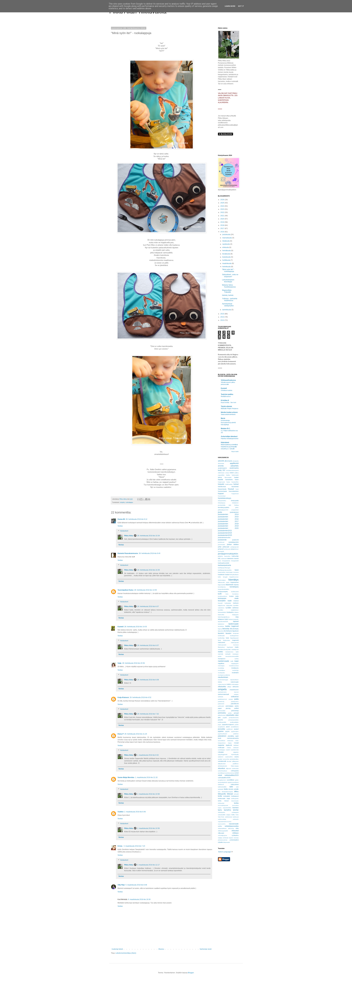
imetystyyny (221, 503)
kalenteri (224, 558)
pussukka (221, 729)
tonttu (220, 796)
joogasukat (235, 510)
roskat (229, 747)
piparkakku (230, 715)
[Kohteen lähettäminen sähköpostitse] (138, 499)
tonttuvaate (221, 798)
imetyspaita (235, 500)
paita (236, 699)
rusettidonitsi (235, 750)
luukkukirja (221, 638)
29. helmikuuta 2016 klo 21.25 (135, 734)
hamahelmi (229, 479)
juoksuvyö (227, 549)
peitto (230, 713)
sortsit (236, 773)
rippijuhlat (221, 745)
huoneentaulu (222, 491)
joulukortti (235, 540)
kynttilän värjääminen (228, 610)
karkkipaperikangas (224, 567)
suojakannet (222, 780)
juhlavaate (226, 547)
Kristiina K (225, 400)
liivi (225, 631)
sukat (220, 775)
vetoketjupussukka (232, 826)
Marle (223, 418)
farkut (220, 477)
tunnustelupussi (223, 805)
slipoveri (228, 768)
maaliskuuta (227, 263)
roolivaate (221, 747)
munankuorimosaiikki (232, 656)
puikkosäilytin (234, 722)
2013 (222, 320)
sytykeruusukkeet (233, 782)
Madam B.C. (225, 428)
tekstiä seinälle (234, 789)
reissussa (230, 740)
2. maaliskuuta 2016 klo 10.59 (148, 828)
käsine (236, 612)
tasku (226, 789)
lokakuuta (226, 241)
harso (228, 482)
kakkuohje (235, 556)
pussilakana (235, 726)
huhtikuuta (226, 260)
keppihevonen (234, 577)
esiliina (236, 473)
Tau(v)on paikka (227, 394)
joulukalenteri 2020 (228, 528)
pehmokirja (235, 710)
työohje (236, 810)
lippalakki (221, 633)
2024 (222, 206)
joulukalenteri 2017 (228, 521)
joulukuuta (226, 234)
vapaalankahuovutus (224, 821)
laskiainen (221, 624)
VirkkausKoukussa (228, 380)
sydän (237, 780)
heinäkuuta (226, 251)
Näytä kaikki (235, 451)
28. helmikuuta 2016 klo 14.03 (135, 627)
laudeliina (221, 626)
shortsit (229, 761)
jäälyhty (220, 556)
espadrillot (221, 475)
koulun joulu (234, 596)
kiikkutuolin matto (223, 582)
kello (219, 577)
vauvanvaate (234, 824)
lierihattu (236, 629)
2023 (222, 209)
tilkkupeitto (222, 794)
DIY (224, 470)
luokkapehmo (234, 635)
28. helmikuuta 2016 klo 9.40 (149, 553)
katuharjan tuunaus (232, 572)
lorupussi (236, 633)
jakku (237, 507)
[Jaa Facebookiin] (146, 499)
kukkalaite (228, 603)
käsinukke (221, 614)
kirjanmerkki (221, 584)
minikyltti (227, 654)
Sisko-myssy (235, 766)
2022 (222, 212)
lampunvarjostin (234, 619)
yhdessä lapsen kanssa (231, 837)
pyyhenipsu (235, 731)
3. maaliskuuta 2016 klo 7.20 (134, 846)
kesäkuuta (226, 254)
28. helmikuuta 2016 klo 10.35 (148, 570)
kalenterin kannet (233, 558)
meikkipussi (235, 649)
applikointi (234, 463)
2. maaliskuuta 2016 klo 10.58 (148, 794)
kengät (225, 577)
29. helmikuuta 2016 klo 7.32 (148, 714)
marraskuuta (227, 238)
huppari (221, 494)
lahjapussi (221, 619)
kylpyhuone (221, 605)
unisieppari (235, 812)
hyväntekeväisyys (224, 498)
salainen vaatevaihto (225, 757)
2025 (222, 203)
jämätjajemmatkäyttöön (228, 554)
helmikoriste (222, 486)
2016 (222, 232)
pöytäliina (231, 736)
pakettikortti (235, 703)
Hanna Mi (121, 519)
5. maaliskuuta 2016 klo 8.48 (136, 885)
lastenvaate (234, 624)
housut (231, 489)
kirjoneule (229, 585)
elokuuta (225, 247)
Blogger (191, 973)
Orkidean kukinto (226, 390)
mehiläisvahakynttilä (224, 649)
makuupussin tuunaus (228, 645)
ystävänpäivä (234, 840)
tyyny (220, 810)
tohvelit (236, 794)
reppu (230, 743)
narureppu (221, 665)
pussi (228, 726)
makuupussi (235, 642)
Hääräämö (225, 442)
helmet (236, 484)
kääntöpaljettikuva (223, 617)
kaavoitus (227, 556)
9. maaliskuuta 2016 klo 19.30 (139, 899)
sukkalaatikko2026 (224, 777)
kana (219, 560)
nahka (237, 658)
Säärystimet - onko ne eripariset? (230, 275)
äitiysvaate (226, 842)
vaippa (228, 814)
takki (231, 787)
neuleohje (235, 670)
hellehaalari (229, 484)
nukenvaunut (222, 684)
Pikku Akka (128, 536)
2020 (222, 219)
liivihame (229, 631)
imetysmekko (222, 500)
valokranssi (228, 817)
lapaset (236, 621)
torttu (219, 801)
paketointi (221, 703)
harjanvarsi (221, 482)
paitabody (221, 701)
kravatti (220, 603)
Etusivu (161, 949)
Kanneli (120, 627)
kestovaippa (222, 580)
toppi (228, 798)
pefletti (236, 708)
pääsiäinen (222, 736)
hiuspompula (222, 489)
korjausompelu (223, 591)
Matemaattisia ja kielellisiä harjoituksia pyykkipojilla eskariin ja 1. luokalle (229, 447)
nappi (236, 661)
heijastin (221, 484)
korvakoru (235, 594)
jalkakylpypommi (223, 510)
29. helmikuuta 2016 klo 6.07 (148, 606)
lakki (226, 619)
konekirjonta (222, 587)
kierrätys (234, 579)
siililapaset (235, 761)
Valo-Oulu (221, 817)
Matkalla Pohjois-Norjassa (229, 408)
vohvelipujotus (222, 835)
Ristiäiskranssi (226, 396)
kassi (237, 570)
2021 (222, 216)
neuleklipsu (221, 670)
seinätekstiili (222, 761)
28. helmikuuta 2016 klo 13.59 (145, 590)
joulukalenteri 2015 (228, 517)
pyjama (220, 731)
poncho (220, 720)
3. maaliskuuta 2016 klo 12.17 (148, 865)
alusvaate (221, 463)
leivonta (225, 628)
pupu (219, 724)
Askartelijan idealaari (229, 436)
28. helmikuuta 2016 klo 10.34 (148, 536)
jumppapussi (235, 547)
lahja (237, 617)
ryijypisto (236, 752)
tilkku (236, 791)
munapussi (221, 658)
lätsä (219, 640)
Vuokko (120, 812)
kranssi (236, 601)
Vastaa (120, 526)
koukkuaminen (222, 596)
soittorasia (235, 768)
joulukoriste (222, 540)
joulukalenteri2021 (225, 531)
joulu (220, 512)
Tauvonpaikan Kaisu (125, 590)
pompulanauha (234, 717)
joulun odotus (233, 544)
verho (220, 826)
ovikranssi (235, 697)
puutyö (236, 729)
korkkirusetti (235, 591)
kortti (220, 594)
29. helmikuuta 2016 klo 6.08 (148, 680)
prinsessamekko (233, 720)
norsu (220, 682)
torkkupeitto (235, 798)
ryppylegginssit (222, 754)
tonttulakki (226, 796)
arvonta (221, 466)
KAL (219, 558)
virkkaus (235, 833)
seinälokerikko (234, 759)
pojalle (225, 717)
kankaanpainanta (224, 565)
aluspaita (236, 461)
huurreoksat (222, 496)
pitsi (219, 717)
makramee (221, 642)
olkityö (229, 686)
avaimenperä (222, 468)
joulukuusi (221, 542)
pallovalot (221, 706)
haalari (236, 477)
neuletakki (235, 672)
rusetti (228, 750)
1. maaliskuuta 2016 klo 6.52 (148, 755)
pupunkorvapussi (228, 724)
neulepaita (221, 672)
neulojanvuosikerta (224, 675)
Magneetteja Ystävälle (226, 291)
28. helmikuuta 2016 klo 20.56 (133, 663)
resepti (236, 743)
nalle (231, 661)
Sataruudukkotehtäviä (228, 414)
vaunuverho (222, 824)
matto (237, 647)
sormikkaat (221, 773)
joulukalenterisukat (224, 537)
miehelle (220, 654)
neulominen (223, 677)
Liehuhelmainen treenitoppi (228, 281)
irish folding (234, 505)
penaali (236, 713)
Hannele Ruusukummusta (128, 553)
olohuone (236, 686)
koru (227, 594)
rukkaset (236, 747)
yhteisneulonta (222, 840)
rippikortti (229, 745)
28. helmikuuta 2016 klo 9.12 (136, 519)
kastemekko (222, 572)
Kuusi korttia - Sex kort (228, 402)
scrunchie (226, 759)
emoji (227, 473)
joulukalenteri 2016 (228, 519)
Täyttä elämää (226, 406)
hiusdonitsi (235, 486)
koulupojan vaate (228, 598)
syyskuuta (226, 244)
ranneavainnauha (233, 738)
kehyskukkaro (234, 574)
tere (219, 791)
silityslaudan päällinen (228, 763)
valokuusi (236, 817)
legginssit (235, 626)
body (220, 470)
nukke (229, 684)
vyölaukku (235, 835)
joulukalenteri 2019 (228, 526)
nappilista (221, 663)
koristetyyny (234, 587)
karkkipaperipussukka (225, 570)
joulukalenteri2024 (225, 533)
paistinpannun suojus (225, 699)
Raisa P (121, 734)
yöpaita (220, 842)
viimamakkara (222, 828)
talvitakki (220, 789)
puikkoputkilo (222, 722)
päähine (236, 733)
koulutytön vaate (225, 601)
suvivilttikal (230, 780)
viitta (237, 828)
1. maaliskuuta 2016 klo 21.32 (146, 777)
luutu (227, 638)
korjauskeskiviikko (223, 589)
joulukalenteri (234, 512)
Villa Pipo (121, 885)
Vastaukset (124, 531)
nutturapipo (235, 684)
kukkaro (236, 603)
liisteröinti (221, 631)
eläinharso (221, 473)
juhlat (219, 547)
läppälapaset (234, 638)
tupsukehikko (227, 807)
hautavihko (235, 482)
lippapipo (228, 633)
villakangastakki (223, 831)
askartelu (235, 466)
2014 (222, 317)
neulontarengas (223, 679)
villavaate (221, 833)
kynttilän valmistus (232, 608)
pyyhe (227, 731)
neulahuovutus (234, 665)
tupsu (220, 807)
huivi (237, 489)
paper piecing (224, 708)
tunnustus (235, 805)
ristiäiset (236, 745)
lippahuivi (236, 631)
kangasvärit (235, 560)
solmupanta (235, 771)
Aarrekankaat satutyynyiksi (228, 305)
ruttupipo (221, 752)
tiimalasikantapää (227, 791)
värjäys (220, 837)
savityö (220, 759)
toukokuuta (226, 257)
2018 (222, 225)
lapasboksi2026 (223, 621)
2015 (222, 314)
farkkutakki (235, 475)
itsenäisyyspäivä (223, 507)
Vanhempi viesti (205, 949)
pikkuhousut (222, 715)
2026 (222, 200)
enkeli (231, 473)
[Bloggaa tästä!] (141, 499)
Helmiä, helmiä (227, 295)
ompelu (122, 502)
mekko (220, 652)
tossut (226, 801)
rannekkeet (221, 740)
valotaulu (236, 819)
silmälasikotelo (222, 766)
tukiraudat (221, 803)
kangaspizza (226, 560)
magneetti (235, 640)
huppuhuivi (235, 493)
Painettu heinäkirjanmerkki (229, 438)
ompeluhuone (234, 689)
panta (237, 706)
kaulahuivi (221, 574)
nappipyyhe (235, 663)
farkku (228, 475)
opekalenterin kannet (228, 692)
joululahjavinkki (234, 542)
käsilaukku (230, 612)
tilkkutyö (230, 794)
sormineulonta (229, 773)
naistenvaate (223, 661)
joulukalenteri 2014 (228, 514)
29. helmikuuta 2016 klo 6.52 (140, 697)
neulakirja (221, 668)
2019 (222, 222)
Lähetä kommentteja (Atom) (126, 953)
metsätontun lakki (232, 652)
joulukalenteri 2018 (228, 524)
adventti (221, 461)
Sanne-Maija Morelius (126, 777)
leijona (220, 629)
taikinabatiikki (222, 787)
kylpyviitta (229, 605)
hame (237, 479)
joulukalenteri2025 (225, 535)
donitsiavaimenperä (232, 470)
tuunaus (236, 808)
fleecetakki (228, 477)
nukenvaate (235, 682)
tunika (236, 803)
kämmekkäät (222, 612)
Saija (119, 663)
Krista (120, 846)
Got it (241, 6)
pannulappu (229, 706)
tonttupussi (235, 796)
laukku (227, 626)
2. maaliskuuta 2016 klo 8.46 (135, 812)
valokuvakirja (222, 819)
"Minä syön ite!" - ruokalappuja (228, 270)
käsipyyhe (235, 614)
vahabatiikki (221, 814)
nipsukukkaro (234, 679)
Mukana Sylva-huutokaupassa (229, 286)
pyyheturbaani (222, 733)
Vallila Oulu (235, 814)
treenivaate (235, 801)
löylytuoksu (226, 640)
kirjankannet (234, 582)
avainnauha (234, 468)
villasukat (235, 831)
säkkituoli (221, 784)
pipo (237, 715)
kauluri (227, 574)
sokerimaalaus (222, 771)
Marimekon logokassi (225, 647)
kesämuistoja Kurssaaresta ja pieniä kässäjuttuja (228, 422)
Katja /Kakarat (123, 697)
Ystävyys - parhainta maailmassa (229, 299)
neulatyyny (235, 668)
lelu (231, 629)
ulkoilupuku (221, 812)
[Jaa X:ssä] (143, 499)
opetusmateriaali (223, 694)
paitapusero (235, 701)
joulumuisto (221, 544)
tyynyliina (227, 810)
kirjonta (236, 584)
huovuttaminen (234, 491)
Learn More (230, 6)
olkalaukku (222, 687)
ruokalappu (129, 502)
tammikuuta (226, 310)
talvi (237, 787)
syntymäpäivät (222, 782)
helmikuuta (226, 267)
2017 (222, 228)
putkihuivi (230, 729)
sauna (236, 757)
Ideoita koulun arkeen (229, 412)
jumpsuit (220, 549)
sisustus (221, 768)
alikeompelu (228, 461)
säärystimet (235, 784)
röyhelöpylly (235, 754)
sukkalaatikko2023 (232, 775)
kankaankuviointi (223, 563)
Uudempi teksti (117, 949)
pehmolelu (222, 713)
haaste (220, 480)
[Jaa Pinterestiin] (149, 499)
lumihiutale (221, 635)
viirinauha (231, 828)
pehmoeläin (221, 710)
